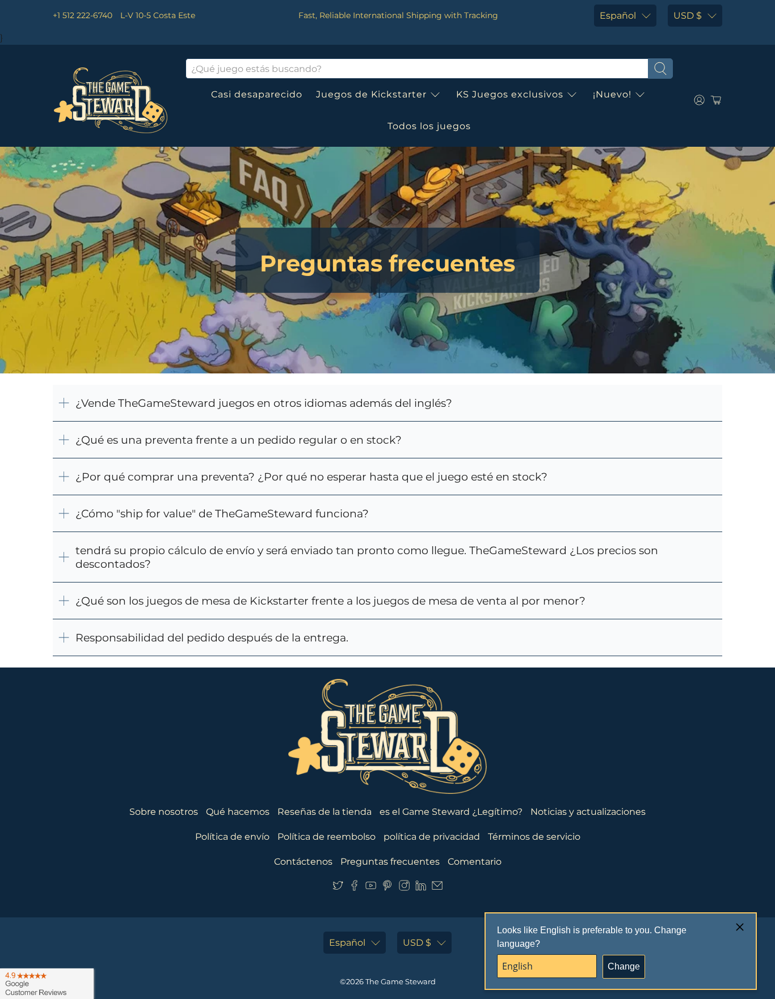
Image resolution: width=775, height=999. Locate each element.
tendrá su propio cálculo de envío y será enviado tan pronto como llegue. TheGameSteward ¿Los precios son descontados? (366, 557)
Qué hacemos (237, 811)
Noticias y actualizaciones (588, 811)
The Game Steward (400, 981)
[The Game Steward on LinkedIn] (420, 887)
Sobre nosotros (163, 811)
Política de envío (232, 836)
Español (618, 15)
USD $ (687, 15)
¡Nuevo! (612, 94)
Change (624, 966)
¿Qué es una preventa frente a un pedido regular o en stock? (238, 440)
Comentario (475, 861)
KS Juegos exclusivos (509, 94)
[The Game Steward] (110, 100)
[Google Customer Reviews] (47, 983)
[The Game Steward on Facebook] (354, 887)
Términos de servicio (534, 836)
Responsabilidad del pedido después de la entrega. (211, 637)
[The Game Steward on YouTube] (370, 887)
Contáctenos (303, 861)
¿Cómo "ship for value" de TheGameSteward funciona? (222, 513)
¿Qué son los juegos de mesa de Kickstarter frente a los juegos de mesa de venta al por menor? (330, 600)
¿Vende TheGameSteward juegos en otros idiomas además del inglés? (263, 403)
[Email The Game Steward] (437, 887)
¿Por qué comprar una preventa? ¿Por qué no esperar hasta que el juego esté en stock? (311, 476)
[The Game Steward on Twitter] (337, 887)
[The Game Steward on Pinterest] (387, 887)
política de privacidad (432, 836)
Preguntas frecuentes (390, 861)
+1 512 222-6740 (82, 15)
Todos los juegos (429, 126)
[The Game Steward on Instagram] (404, 887)
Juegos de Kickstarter (371, 94)
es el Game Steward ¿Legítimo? (451, 811)
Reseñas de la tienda (324, 811)
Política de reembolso (326, 836)
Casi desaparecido (256, 94)
